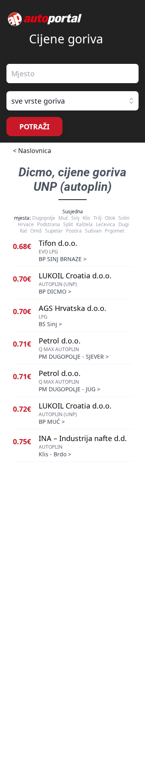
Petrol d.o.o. (60, 340)
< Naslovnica (32, 150)
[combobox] (72, 73)
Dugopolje (43, 218)
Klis (86, 218)
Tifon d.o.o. (58, 243)
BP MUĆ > (52, 421)
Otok (110, 218)
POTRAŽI (34, 126)
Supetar (54, 230)
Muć (63, 218)
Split (68, 224)
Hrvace (26, 224)
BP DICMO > (55, 291)
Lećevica (105, 224)
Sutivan (93, 230)
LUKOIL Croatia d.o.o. (75, 275)
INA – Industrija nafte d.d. (83, 438)
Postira (74, 230)
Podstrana (48, 224)
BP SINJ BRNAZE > (63, 259)
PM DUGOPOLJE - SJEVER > (74, 356)
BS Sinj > (50, 324)
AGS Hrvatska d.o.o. (72, 308)
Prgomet (114, 230)
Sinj (75, 218)
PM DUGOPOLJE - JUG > (69, 389)
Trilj (97, 218)
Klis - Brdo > (55, 454)
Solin (123, 218)
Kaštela (84, 224)
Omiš (36, 230)
